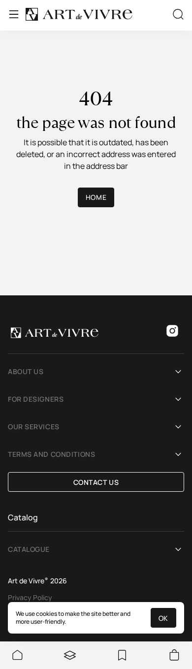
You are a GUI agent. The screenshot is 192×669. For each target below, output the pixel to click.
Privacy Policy (30, 597)
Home (96, 197)
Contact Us (96, 482)
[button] (96, 372)
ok (163, 618)
